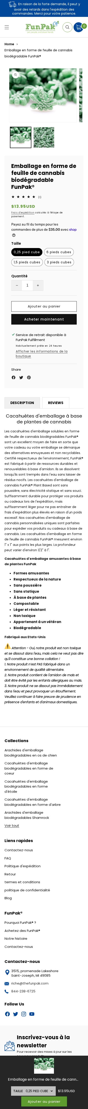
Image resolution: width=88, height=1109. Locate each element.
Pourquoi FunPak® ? (20, 922)
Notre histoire (16, 938)
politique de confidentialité (27, 890)
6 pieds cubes (58, 252)
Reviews (55, 402)
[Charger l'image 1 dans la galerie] (20, 137)
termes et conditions (22, 882)
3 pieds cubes (59, 262)
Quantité (19, 276)
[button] (7, 27)
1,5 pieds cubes (27, 262)
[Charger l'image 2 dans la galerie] (43, 137)
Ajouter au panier (44, 1101)
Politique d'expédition (23, 866)
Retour (10, 874)
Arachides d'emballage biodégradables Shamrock (27, 815)
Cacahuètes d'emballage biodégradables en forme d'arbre (33, 802)
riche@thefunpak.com (30, 983)
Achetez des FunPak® (22, 930)
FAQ (8, 858)
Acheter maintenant (44, 319)
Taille (18, 1091)
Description (22, 402)
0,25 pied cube (27, 252)
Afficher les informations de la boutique (42, 353)
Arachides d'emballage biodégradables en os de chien (31, 753)
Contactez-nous (19, 850)
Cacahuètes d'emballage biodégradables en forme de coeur (29, 768)
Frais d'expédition (23, 212)
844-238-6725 (23, 991)
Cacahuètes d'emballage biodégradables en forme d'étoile (26, 786)
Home (9, 44)
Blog (8, 898)
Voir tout (12, 825)
